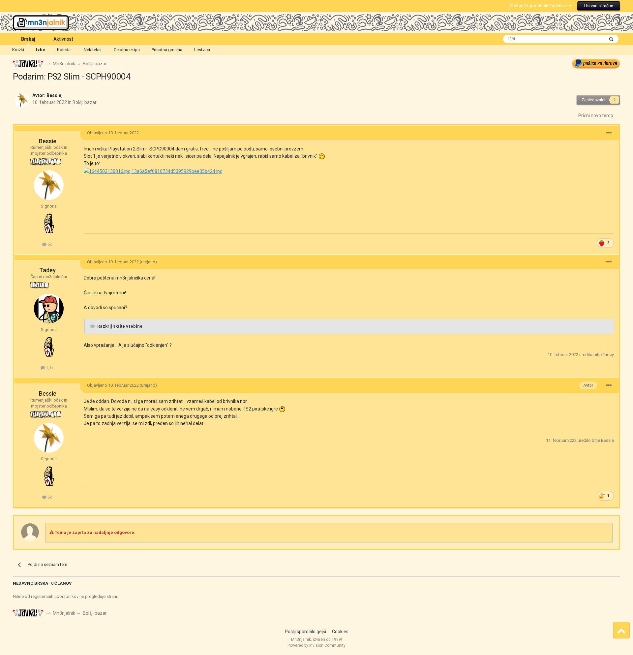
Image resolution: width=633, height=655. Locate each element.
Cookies (340, 631)
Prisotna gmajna (167, 49)
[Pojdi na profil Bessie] (22, 100)
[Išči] (611, 39)
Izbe (40, 49)
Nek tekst (93, 49)
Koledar (64, 49)
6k (49, 244)
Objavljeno (113, 132)
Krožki (18, 49)
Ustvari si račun (598, 5)
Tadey (47, 270)
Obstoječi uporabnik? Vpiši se (539, 5)
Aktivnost (63, 39)
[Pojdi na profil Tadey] (49, 308)
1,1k (49, 367)
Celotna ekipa (127, 49)
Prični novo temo (595, 115)
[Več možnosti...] (609, 133)
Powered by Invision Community (316, 645)
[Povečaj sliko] (153, 171)
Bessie (53, 95)
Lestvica (202, 49)
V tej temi (586, 39)
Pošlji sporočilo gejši (305, 631)
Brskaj (28, 39)
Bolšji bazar (85, 102)
